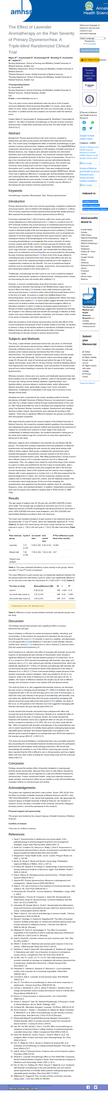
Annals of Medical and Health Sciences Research (30, 1086)
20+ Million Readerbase (91, 60)
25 (38, 647)
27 (30, 671)
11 (48, 269)
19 (33, 639)
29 (51, 701)
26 (55, 658)
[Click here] (89, 163)
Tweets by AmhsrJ (87, 383)
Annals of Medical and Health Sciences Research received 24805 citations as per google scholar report (89, 152)
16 (26, 306)
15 (36, 300)
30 (51, 706)
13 (31, 289)
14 (33, 300)
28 (56, 690)
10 (41, 255)
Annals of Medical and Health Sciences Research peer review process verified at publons (89, 174)
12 (53, 279)
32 (35, 722)
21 (41, 642)
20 (10, 642)
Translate (92, 44)
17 (69, 306)
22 (30, 644)
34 (20, 757)
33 (42, 736)
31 (34, 714)
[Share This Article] (84, 122)
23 (59, 644)
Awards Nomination (90, 50)
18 (49, 317)
